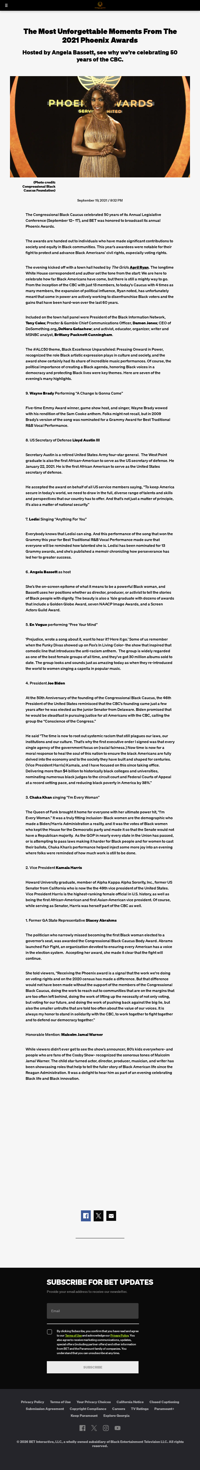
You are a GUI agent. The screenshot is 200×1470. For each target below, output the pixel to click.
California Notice (130, 1402)
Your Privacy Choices (94, 1402)
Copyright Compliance (88, 1409)
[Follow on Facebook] (82, 1428)
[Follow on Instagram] (106, 1428)
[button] (86, 1216)
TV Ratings (140, 1409)
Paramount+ (164, 1409)
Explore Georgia (116, 1415)
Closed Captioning (164, 1402)
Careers (118, 1409)
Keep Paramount (84, 1415)
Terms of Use (73, 1335)
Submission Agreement (45, 1409)
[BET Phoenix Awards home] (100, 7)
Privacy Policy (119, 1335)
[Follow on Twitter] (94, 1428)
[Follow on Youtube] (117, 1428)
